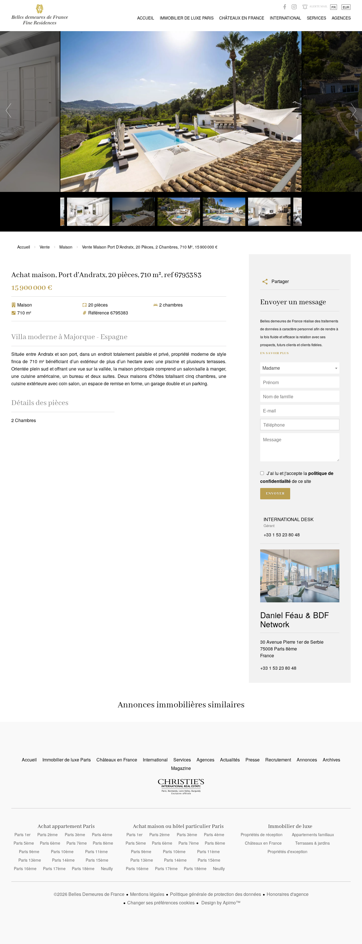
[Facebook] (284, 6)
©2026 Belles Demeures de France (89, 894)
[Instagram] (294, 6)
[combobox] (299, 368)
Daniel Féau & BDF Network (294, 619)
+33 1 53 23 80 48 (282, 534)
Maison (65, 247)
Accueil (39, 14)
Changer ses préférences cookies (161, 902)
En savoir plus (274, 353)
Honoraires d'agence (288, 894)
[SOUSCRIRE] (304, 6)
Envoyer (275, 493)
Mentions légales (147, 894)
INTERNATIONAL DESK (289, 519)
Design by (220, 902)
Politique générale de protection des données (215, 894)
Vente (45, 247)
